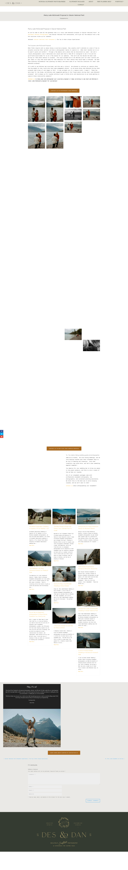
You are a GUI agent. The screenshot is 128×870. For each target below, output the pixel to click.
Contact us (31, 79)
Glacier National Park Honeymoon (44, 39)
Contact (81, 4)
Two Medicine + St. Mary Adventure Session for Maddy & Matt (38, 570)
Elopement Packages (77, 1)
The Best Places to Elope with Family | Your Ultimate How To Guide (63, 528)
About (91, 1)
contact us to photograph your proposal (64, 90)
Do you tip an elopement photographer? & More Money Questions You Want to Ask (38, 614)
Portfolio (119, 1)
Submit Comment (93, 800)
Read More (31, 545)
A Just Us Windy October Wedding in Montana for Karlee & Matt (88, 652)
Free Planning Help (104, 1)
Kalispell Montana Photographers (38, 34)
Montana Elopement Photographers (52, 1)
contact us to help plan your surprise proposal (64, 448)
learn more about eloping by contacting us (64, 752)
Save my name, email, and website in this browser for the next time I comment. (49, 797)
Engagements (64, 18)
